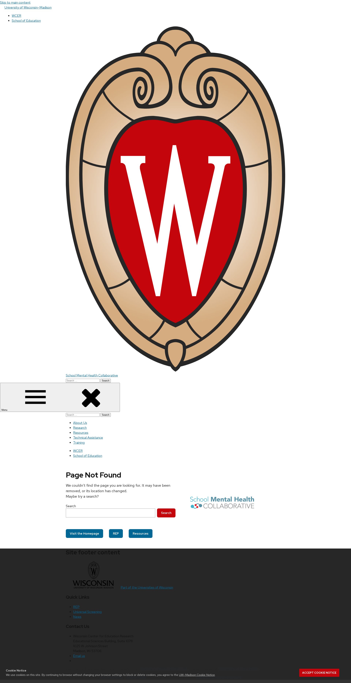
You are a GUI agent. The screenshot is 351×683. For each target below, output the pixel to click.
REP (116, 534)
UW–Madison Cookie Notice (197, 675)
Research (80, 428)
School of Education (26, 20)
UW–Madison (28, 7)
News (77, 617)
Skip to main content (15, 2)
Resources (80, 433)
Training (79, 442)
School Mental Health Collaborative (92, 375)
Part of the (147, 587)
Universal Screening (87, 612)
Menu (4, 410)
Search (71, 506)
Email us (79, 656)
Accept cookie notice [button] (319, 673)
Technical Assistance (88, 437)
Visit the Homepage (84, 534)
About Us (80, 423)
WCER (16, 16)
